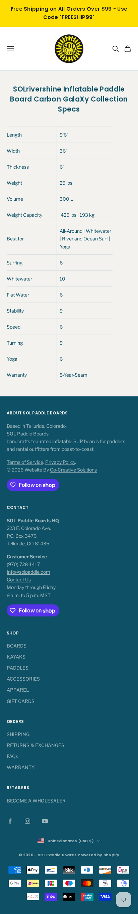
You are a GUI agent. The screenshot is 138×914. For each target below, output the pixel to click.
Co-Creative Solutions (73, 470)
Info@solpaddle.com (28, 572)
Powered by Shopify (98, 855)
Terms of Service (25, 462)
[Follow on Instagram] (27, 821)
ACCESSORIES (23, 679)
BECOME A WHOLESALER (36, 800)
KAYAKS (16, 657)
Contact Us (19, 579)
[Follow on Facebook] (10, 821)
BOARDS (16, 646)
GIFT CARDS (20, 701)
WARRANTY (20, 767)
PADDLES (17, 668)
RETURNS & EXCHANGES (35, 745)
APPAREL (18, 690)
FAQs (12, 756)
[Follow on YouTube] (45, 821)
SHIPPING (18, 734)
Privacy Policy (60, 462)
